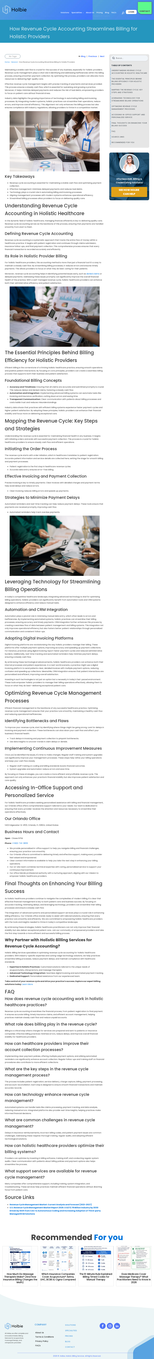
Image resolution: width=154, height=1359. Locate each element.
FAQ (113, 131)
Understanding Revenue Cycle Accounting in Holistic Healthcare (129, 71)
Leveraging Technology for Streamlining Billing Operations (127, 99)
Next (102, 56)
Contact (70, 1347)
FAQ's (113, 12)
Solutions (65, 12)
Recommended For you (123, 142)
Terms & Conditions (44, 1336)
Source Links (118, 137)
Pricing (99, 12)
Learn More (27, 984)
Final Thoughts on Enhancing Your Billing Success (129, 124)
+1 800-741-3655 (20, 843)
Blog (107, 12)
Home (7, 62)
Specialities (76, 12)
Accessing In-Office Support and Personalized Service (128, 115)
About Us (90, 12)
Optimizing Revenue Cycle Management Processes (124, 107)
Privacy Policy (41, 1341)
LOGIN (131, 12)
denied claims (93, 273)
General (14, 62)
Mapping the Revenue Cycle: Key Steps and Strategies (127, 91)
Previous (92, 56)
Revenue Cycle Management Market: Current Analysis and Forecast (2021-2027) (51, 1204)
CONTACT (144, 11)
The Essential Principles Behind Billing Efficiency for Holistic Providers (127, 81)
